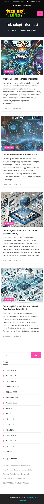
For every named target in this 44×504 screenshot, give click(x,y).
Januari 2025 (11, 441)
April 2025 (10, 424)
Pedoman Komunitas (17, 2)
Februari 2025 (11, 435)
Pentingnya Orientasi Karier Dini (16, 482)
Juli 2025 (9, 408)
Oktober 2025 (11, 392)
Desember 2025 (12, 381)
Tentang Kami (26, 5)
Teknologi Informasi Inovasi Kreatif (20, 154)
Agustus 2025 (11, 403)
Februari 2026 (11, 370)
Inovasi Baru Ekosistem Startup (15, 478)
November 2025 (12, 386)
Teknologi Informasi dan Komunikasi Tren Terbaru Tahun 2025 (20, 308)
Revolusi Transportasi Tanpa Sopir (16, 466)
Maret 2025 (10, 430)
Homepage (12, 30)
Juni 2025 (10, 414)
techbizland (17, 108)
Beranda (6, 2)
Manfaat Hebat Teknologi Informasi (20, 78)
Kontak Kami (17, 5)
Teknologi (9, 71)
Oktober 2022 (11, 451)
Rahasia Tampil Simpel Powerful (16, 474)
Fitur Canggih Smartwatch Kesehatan (18, 470)
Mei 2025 (10, 419)
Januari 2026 (11, 376)
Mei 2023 (10, 446)
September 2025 (12, 397)
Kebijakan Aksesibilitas (33, 2)
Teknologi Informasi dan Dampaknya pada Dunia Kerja (20, 232)
